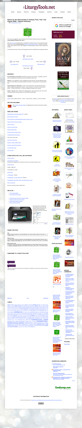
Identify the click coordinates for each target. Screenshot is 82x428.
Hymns (19, 12)
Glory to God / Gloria (30, 309)
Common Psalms (14, 307)
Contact (62, 12)
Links (56, 12)
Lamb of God (46, 310)
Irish (38, 310)
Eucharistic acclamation (24, 308)
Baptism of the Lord (11, 305)
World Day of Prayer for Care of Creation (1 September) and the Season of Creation (57, 135)
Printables (32, 315)
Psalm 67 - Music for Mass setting (14, 142)
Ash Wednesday (43, 304)
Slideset (13, 318)
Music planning (24, 313)
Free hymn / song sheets (39, 308)
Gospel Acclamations (43, 309)
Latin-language (11, 312)
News (43, 313)
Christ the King (45, 305)
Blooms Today (61, 101)
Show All (73, 380)
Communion (20, 307)
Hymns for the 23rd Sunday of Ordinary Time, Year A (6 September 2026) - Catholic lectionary (56, 297)
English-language (16, 308)
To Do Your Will (10, 150)
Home (12, 12)
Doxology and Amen (38, 307)
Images (36, 310)
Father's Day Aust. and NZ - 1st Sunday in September (57, 151)
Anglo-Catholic (30, 304)
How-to (18, 310)
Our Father (46, 313)
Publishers (43, 315)
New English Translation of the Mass (35, 313)
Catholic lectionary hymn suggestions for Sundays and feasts (69, 212)
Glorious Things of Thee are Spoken (14, 121)
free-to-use (13, 42)
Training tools (20, 326)
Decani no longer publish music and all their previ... (69, 318)
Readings (46, 315)
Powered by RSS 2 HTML (70, 338)
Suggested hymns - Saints (31, 322)
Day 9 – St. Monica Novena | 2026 (59, 364)
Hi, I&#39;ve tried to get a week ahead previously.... (69, 275)
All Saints (12, 304)
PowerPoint (46, 314)
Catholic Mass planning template (16, 201)
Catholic (36, 305)
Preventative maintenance (26, 315)
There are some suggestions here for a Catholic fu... (69, 331)
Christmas (9, 307)
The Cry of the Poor (11, 182)
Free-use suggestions (19, 309)
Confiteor (24, 307)
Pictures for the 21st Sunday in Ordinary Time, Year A (57, 310)
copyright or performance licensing (30, 44)
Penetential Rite (20, 314)
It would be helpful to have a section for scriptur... (69, 301)
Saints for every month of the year (69, 169)
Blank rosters (18, 305)
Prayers (33, 12)
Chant (40, 305)
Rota (30, 316)
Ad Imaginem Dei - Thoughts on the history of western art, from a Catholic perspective (62, 378)
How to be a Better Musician (59, 373)
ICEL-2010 (33, 310)
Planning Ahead (36, 314)
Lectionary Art (18, 312)
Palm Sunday (15, 314)
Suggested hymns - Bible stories (24, 319)
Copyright (27, 307)
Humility (9, 98)
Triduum (23, 326)
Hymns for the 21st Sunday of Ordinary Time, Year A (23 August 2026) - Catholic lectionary (57, 256)
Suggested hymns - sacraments (33, 325)
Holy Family (11, 310)
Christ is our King (10, 158)
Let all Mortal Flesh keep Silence (13, 134)
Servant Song (10, 172)
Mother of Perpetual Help (18, 313)
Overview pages (10, 314)
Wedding (32, 326)
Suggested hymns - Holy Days (30, 321)
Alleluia (18, 304)
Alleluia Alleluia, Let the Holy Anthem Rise (15, 114)
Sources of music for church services (17, 199)
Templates (41, 12)
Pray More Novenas (57, 363)
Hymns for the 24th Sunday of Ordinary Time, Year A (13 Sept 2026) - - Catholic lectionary (57, 324)
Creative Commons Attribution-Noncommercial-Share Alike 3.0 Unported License (46, 400)
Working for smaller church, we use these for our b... (69, 279)
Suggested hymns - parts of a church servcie (19, 325)
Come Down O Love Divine (12, 160)
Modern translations (10, 313)
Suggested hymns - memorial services (14, 324)
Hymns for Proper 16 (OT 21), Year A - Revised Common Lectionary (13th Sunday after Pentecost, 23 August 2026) (57, 340)
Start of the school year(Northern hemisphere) (57, 121)
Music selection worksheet (15, 202)
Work (34, 326)
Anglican (26, 304)
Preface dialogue (19, 315)
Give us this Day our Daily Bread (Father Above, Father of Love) (19, 119)
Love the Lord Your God (12, 140)
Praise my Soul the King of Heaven (14, 145)
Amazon (56, 98)
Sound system (20, 318)
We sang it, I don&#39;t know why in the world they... (69, 288)
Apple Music (69, 99)
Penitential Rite (25, 314)
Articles (49, 12)
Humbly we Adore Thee (12, 129)
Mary (34, 312)
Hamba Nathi (55, 367)
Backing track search (69, 257)
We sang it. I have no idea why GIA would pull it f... (69, 284)
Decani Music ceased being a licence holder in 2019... (70, 322)
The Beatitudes (10, 174)
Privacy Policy (67, 344)
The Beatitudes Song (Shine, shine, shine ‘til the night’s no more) (19, 180)
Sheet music (9, 318)
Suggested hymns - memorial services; (29, 324)
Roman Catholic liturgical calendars (19, 316)
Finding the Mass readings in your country (69, 157)
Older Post (9, 298)
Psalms (39, 315)
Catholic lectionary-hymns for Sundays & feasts (19, 198)
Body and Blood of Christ (26, 305)
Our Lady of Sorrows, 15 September (56, 210)
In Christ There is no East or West (14, 132)
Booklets (32, 305)
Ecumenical (12, 308)
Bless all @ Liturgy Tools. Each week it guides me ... (69, 297)
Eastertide (8, 308)
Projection (36, 315)
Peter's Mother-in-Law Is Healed (58, 379)
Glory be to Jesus (10, 124)
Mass (36, 312)
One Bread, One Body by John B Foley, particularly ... (69, 293)
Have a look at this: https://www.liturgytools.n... (70, 326)
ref (14, 167)
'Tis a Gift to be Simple (11, 147)
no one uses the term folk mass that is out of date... (69, 306)
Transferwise (63, 102)
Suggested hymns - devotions (42, 322)
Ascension (38, 304)
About (69, 12)
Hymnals (23, 310)
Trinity (26, 326)
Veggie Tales (55, 371)
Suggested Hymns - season (12, 319)
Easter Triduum (45, 307)
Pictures (26, 12)
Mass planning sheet (69, 224)
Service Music (45, 316)
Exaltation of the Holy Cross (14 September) (56, 195)
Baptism (47, 304)
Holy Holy (15, 310)
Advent (8, 304)
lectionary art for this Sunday (20, 105)
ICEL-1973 (29, 310)
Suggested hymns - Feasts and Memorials (15, 321)
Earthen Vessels (10, 164)
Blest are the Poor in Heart (12, 116)
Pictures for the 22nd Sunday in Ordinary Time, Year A (57, 353)
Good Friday (36, 309)
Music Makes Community (58, 366)
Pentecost (29, 314)
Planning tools (41, 314)
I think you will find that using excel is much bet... (69, 310)
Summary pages (42, 325)
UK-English (28, 326)
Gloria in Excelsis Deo (57, 284)
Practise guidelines (10, 315)
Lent (30, 312)
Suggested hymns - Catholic (16, 22)
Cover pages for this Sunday (15, 194)
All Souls (15, 304)
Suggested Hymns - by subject (33, 318)
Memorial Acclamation (44, 312)
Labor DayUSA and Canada (57, 165)
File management (32, 308)
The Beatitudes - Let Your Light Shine (14, 177)
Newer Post (46, 298)
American (23, 304)
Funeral (24, 309)
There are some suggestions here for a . (69, 335)
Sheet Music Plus (63, 99)
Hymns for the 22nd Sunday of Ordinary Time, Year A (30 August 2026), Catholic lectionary (57, 271)
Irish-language (41, 310)
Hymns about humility (14, 193)
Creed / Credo (32, 307)
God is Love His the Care (12, 127)
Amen (20, 304)
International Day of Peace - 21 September (56, 223)
